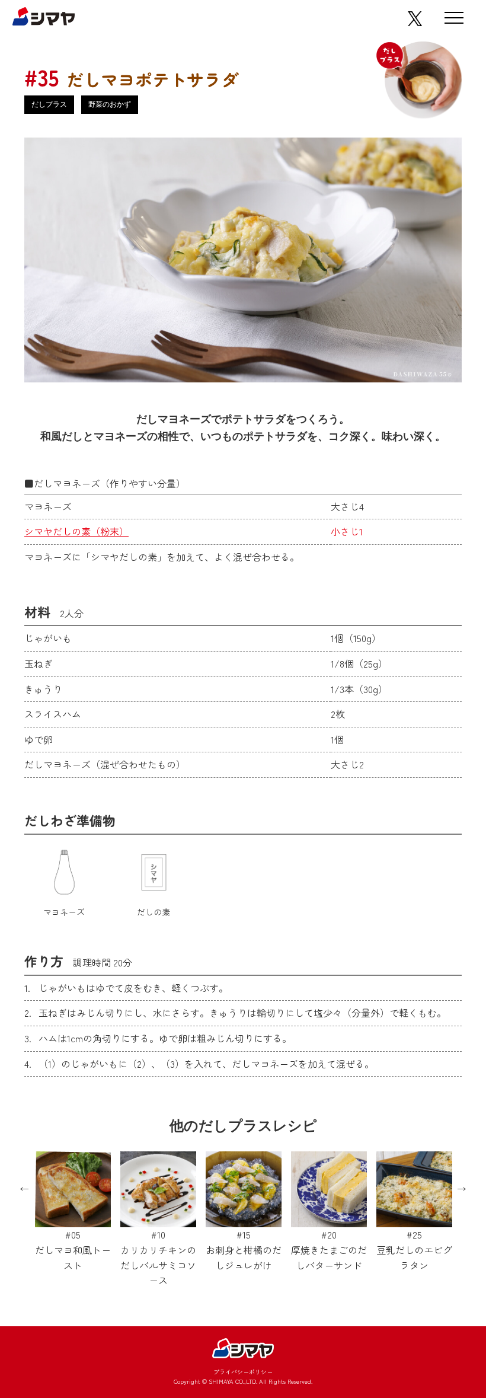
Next (462, 1189)
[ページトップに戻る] (445, 1294)
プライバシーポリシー (243, 1371)
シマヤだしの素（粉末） (76, 531)
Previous (24, 1189)
